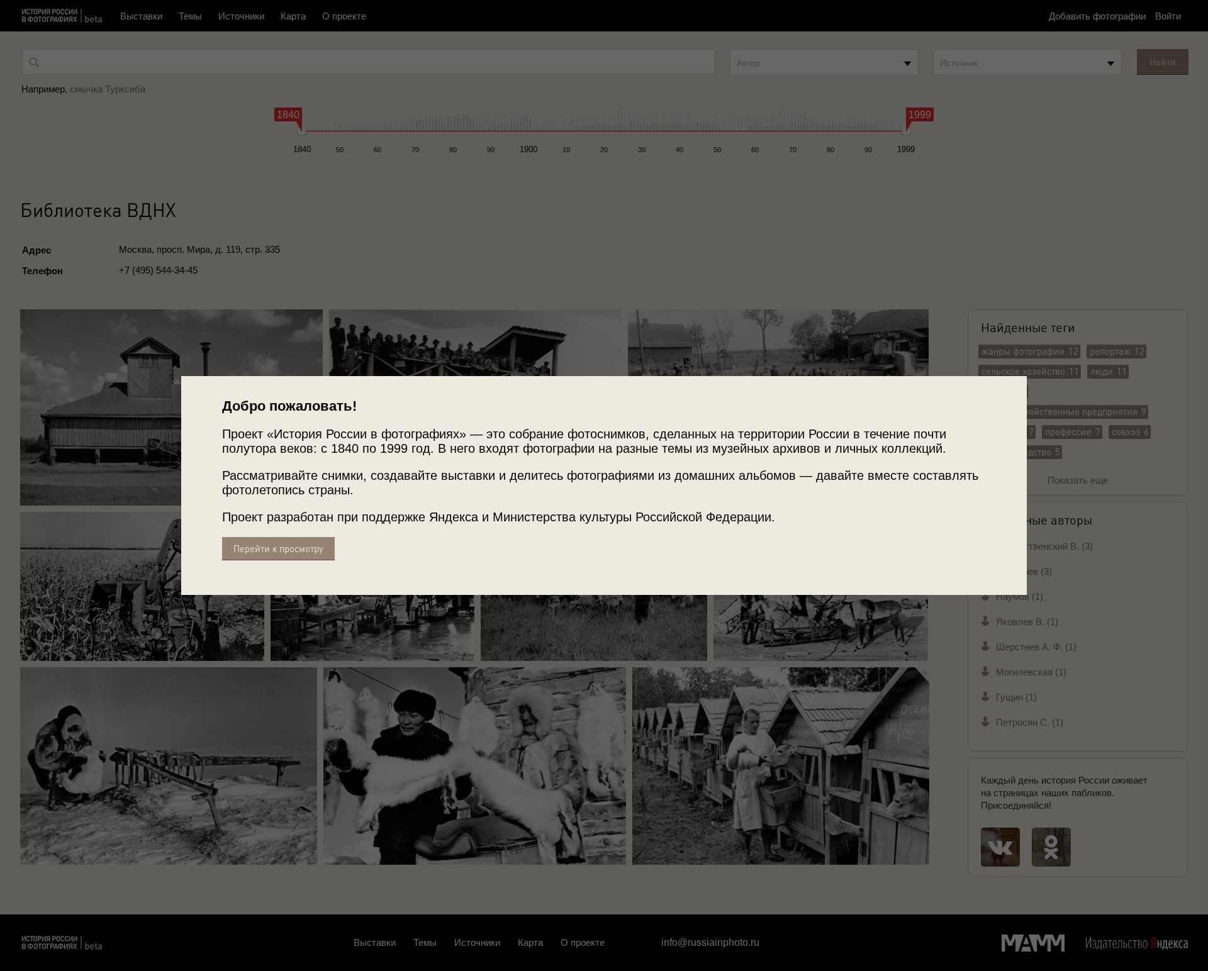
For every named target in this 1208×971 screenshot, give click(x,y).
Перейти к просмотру (278, 549)
